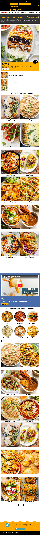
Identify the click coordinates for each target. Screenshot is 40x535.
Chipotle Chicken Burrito (10, 120)
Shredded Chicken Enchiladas (13, 82)
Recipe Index (10, 12)
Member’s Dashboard (13, 3)
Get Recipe (5, 69)
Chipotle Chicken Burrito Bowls (12, 65)
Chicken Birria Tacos (29, 230)
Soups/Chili (20, 337)
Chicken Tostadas (10, 501)
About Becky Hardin (13, 6)
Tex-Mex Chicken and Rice (10, 474)
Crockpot (20, 323)
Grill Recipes (31, 12)
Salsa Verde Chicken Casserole (14, 89)
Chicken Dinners (24, 12)
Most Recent (22, 3)
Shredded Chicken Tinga (10, 257)
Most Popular (33, 323)
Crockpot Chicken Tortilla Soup (10, 230)
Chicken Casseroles (32, 337)
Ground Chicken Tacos (10, 394)
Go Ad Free (4, 12)
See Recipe (4, 304)
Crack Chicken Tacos (29, 202)
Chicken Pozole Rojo (29, 421)
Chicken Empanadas (29, 474)
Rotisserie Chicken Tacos (29, 257)
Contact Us (28, 3)
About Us (13, 532)
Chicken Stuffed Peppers (29, 501)
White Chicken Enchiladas (29, 148)
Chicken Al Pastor (29, 367)
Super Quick (17, 12)
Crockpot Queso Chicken (29, 120)
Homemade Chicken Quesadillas (10, 202)
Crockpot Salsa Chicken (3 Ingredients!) (15, 75)
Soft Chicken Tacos (10, 148)
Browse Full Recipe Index (33, 17)
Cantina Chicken (29, 175)
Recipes (9, 532)
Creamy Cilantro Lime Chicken (10, 421)
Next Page (26, 505)
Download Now (20, 528)
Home (2, 15)
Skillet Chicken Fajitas (10, 175)
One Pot (7, 323)
